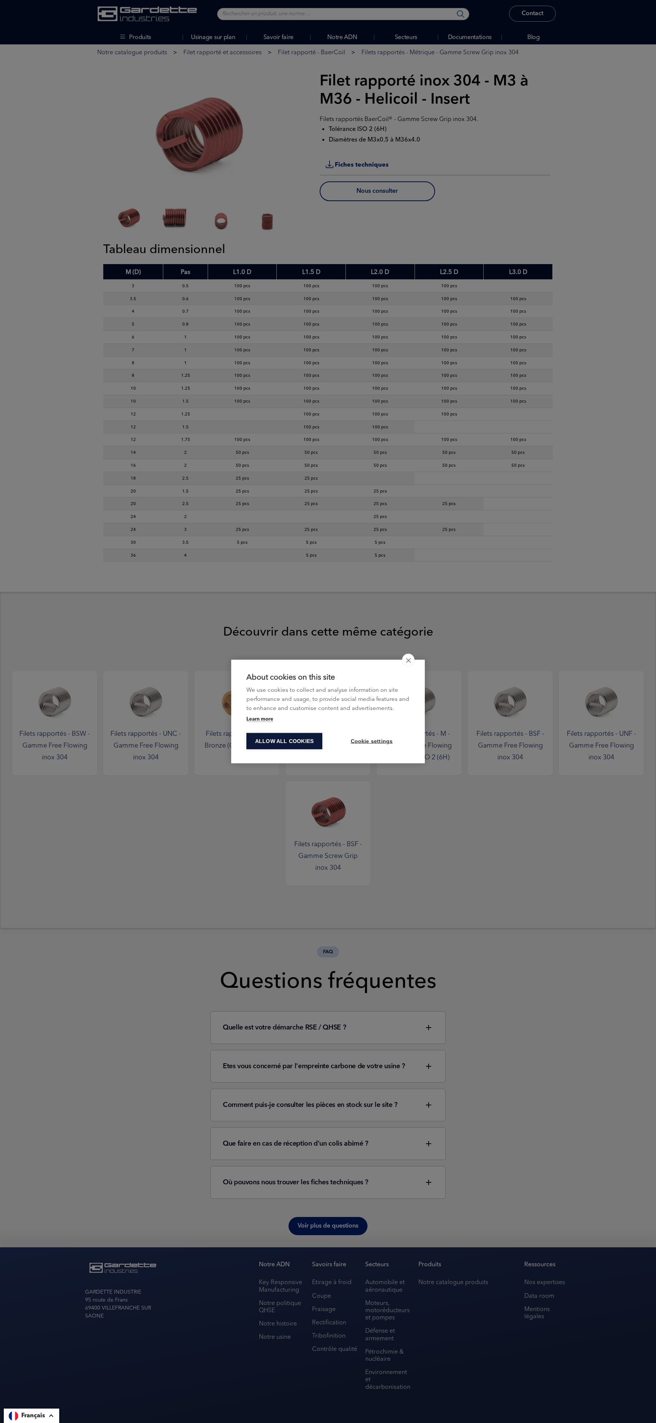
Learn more (259, 719)
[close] (408, 660)
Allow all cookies (284, 741)
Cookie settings (372, 741)
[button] (31, 1416)
